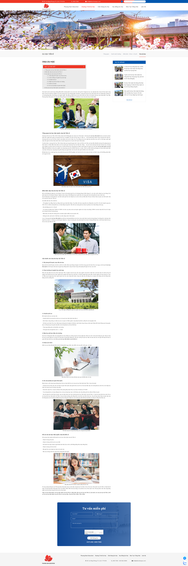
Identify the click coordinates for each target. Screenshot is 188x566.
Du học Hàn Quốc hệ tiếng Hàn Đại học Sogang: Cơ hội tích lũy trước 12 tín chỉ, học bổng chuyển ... (134, 84)
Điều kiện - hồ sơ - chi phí (130, 54)
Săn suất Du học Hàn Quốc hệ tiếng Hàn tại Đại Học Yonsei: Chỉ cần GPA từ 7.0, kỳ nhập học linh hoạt (134, 93)
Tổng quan (106, 54)
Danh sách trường (116, 54)
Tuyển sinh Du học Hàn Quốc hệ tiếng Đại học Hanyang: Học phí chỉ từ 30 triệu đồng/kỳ (134, 76)
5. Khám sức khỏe (52, 83)
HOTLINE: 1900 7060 (94, 542)
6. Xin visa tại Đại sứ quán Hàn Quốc (57, 85)
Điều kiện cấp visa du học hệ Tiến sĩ (53, 72)
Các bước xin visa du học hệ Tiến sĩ (53, 74)
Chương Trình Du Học (88, 7)
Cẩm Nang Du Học (103, 7)
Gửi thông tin (94, 538)
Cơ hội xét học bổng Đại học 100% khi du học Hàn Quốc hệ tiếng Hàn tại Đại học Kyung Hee (133, 68)
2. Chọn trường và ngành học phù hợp (57, 77)
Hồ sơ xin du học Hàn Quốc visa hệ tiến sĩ (55, 87)
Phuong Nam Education (71, 7)
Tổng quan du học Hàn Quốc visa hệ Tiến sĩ (55, 70)
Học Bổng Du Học (117, 7)
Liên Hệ (143, 7)
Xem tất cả (129, 99)
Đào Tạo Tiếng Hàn (132, 7)
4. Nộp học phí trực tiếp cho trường (56, 81)
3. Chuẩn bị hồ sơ (52, 79)
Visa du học (142, 54)
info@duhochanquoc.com (93, 1)
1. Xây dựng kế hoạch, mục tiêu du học (57, 75)
